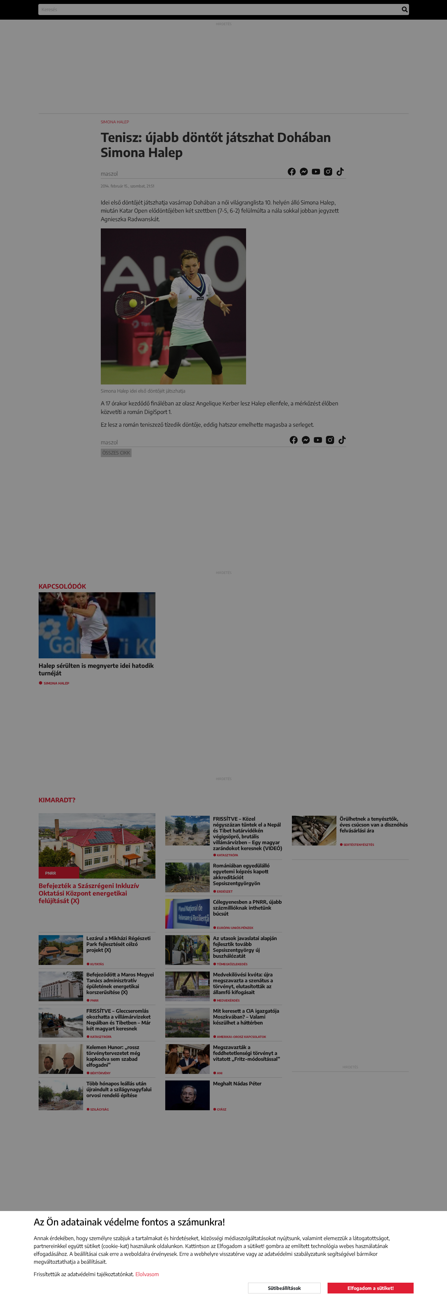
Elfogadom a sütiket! (371, 1288)
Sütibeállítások (284, 1288)
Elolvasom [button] (147, 1274)
